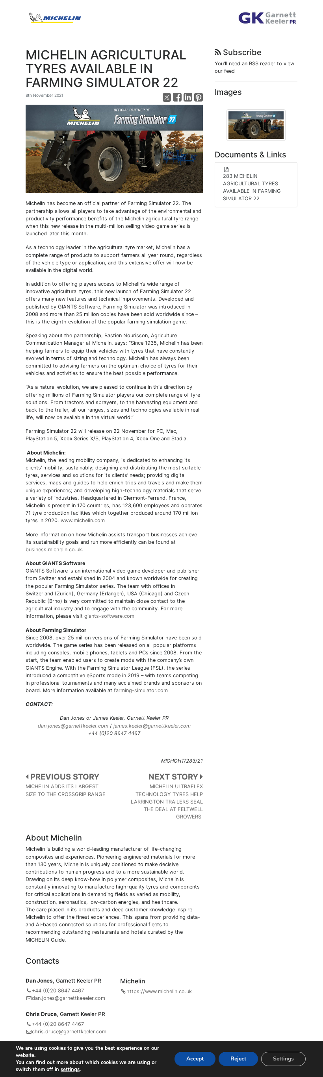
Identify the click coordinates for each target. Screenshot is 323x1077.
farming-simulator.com (141, 690)
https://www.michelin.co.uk (159, 991)
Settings (283, 1058)
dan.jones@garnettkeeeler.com (68, 998)
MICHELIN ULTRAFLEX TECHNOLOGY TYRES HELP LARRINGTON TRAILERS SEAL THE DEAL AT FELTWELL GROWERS (167, 801)
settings (70, 1069)
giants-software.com (109, 616)
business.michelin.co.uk (54, 549)
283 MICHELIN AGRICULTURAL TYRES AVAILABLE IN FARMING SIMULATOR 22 (252, 187)
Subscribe (241, 52)
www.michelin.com (83, 520)
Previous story (63, 776)
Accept (195, 1058)
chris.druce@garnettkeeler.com (69, 1032)
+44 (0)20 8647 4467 (58, 991)
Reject (238, 1058)
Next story (174, 776)
